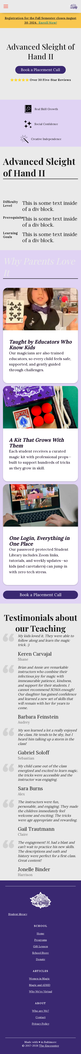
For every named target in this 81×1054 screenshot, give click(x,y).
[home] (73, 6)
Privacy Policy (40, 1023)
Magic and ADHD (39, 985)
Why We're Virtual (40, 991)
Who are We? (40, 1010)
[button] (6, 6)
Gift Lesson (40, 946)
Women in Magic (39, 978)
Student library (17, 914)
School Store (40, 952)
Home (40, 933)
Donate (40, 959)
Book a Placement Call (40, 69)
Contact (41, 1017)
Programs (40, 939)
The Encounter (49, 1045)
